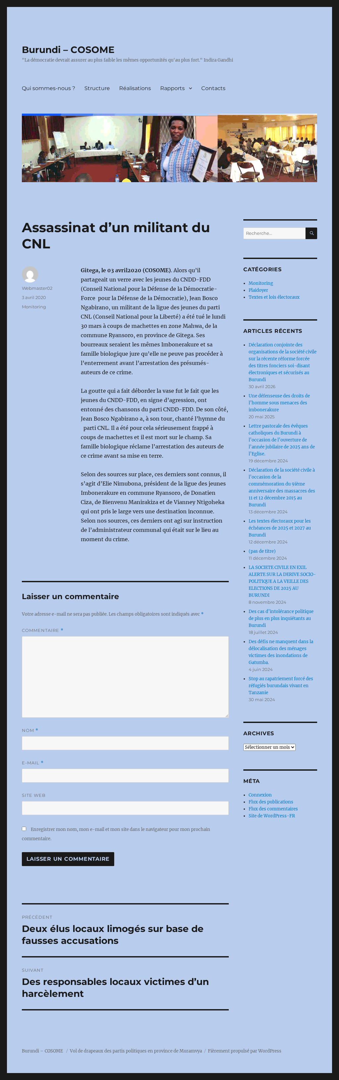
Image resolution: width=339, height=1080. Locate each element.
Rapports (172, 88)
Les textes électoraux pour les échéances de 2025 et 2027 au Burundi (280, 528)
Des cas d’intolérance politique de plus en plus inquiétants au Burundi (281, 618)
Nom (30, 730)
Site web (34, 795)
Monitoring (34, 306)
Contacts (213, 88)
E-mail (33, 763)
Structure (97, 88)
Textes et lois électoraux (274, 297)
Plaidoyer (258, 290)
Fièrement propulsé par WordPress (244, 1051)
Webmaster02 (37, 288)
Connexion (260, 795)
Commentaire (43, 630)
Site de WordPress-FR (272, 816)
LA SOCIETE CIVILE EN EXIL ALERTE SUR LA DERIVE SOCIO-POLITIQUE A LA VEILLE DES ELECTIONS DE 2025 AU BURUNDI (282, 581)
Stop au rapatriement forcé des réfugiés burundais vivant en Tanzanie (281, 685)
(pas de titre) (262, 551)
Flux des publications (271, 802)
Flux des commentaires (273, 809)
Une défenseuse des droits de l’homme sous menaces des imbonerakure (279, 403)
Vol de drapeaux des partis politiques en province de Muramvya (136, 1051)
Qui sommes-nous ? (48, 88)
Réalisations (135, 88)
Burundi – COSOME (68, 49)
